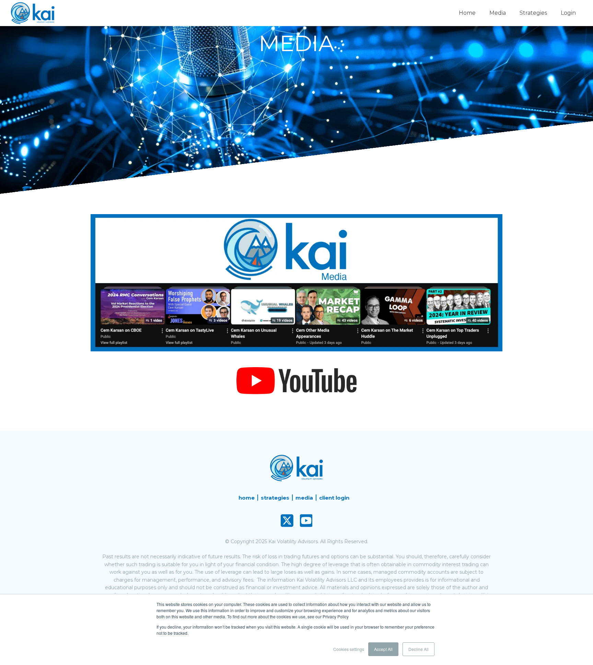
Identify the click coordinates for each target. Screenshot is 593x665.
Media (497, 13)
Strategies (533, 13)
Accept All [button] (383, 649)
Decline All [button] (418, 649)
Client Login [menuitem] (334, 497)
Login (568, 13)
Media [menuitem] (304, 497)
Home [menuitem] (247, 497)
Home (467, 13)
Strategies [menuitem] (275, 497)
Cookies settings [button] (348, 649)
